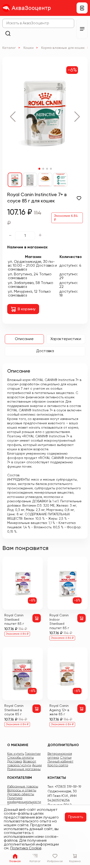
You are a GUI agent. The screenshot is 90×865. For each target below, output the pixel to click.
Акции (37, 765)
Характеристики (65, 339)
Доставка (45, 351)
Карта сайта (58, 765)
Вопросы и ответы (21, 790)
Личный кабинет (60, 761)
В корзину (27, 309)
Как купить (15, 753)
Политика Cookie (25, 848)
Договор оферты (20, 794)
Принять (75, 817)
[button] (13, 116)
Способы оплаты (20, 757)
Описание (24, 339)
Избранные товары (22, 786)
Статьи (66, 757)
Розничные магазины (24, 769)
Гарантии (33, 753)
